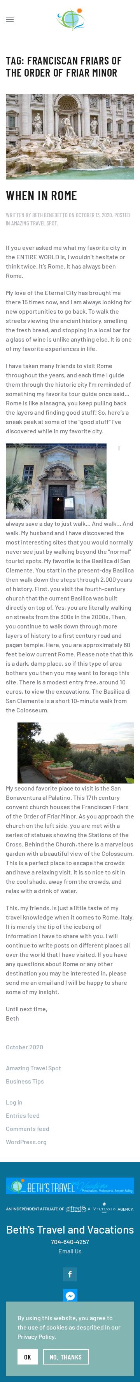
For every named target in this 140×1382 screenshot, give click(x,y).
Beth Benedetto (50, 214)
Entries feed (23, 1115)
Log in (14, 1102)
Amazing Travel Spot (34, 223)
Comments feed (27, 1128)
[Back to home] (70, 19)
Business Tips (25, 1081)
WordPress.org (26, 1141)
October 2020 (24, 1046)
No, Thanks (66, 1356)
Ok (28, 1356)
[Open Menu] (10, 19)
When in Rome (41, 195)
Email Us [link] (70, 1251)
